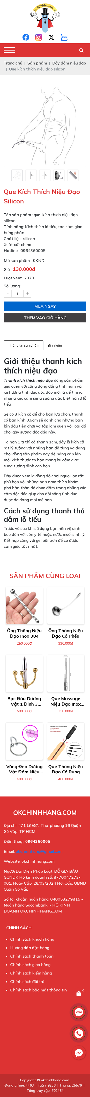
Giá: (7, 269)
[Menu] (9, 50)
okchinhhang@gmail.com (39, 851)
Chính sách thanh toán (32, 956)
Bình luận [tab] (55, 345)
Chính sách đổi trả (27, 981)
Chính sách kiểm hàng (31, 973)
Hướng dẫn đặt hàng (29, 947)
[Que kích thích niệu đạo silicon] (17, 175)
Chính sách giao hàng (30, 964)
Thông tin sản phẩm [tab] (23, 345)
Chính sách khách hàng (32, 939)
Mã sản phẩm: (17, 260)
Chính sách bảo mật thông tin (38, 989)
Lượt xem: (13, 277)
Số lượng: (12, 285)
